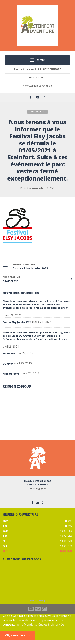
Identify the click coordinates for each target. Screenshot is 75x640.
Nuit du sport (11, 373)
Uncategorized (37, 111)
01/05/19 (8, 363)
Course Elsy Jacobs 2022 (17, 322)
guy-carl (37, 188)
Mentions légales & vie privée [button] (44, 624)
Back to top (36, 600)
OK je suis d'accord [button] (17, 635)
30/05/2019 (9, 353)
